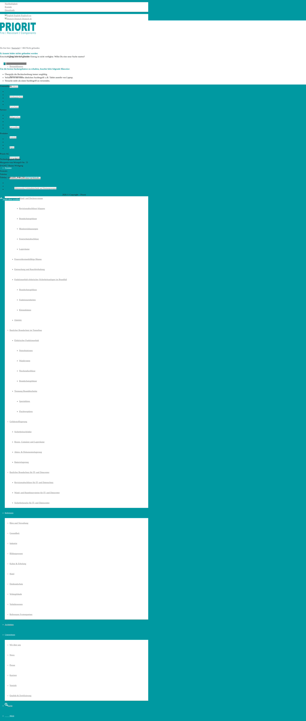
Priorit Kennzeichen (13, 148)
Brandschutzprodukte (14, 139)
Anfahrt (8, 128)
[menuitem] (76, 3)
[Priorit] (18, 34)
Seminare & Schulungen (15, 94)
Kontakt (8, 7)
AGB (7, 183)
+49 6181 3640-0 (15, 174)
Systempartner (11, 91)
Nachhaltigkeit (11, 4)
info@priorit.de (32, 177)
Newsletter (9, 104)
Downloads (10, 10)
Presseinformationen (13, 101)
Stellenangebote (12, 98)
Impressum (9, 189)
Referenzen (10, 145)
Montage (8, 115)
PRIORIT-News (12, 121)
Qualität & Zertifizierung (16, 142)
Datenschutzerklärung (14, 186)
